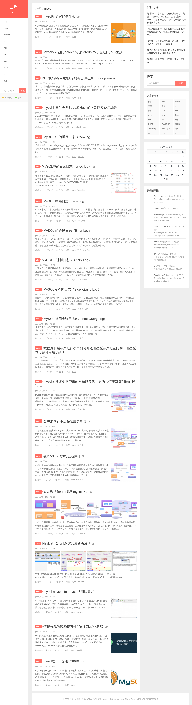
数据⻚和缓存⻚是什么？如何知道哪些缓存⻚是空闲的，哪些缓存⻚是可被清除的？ (85, 350)
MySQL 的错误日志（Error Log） (68, 230)
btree (74, 127)
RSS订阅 (8, 97)
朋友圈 (177, 124)
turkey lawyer (170, 217)
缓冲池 (80, 445)
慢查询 (80, 309)
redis (150, 115)
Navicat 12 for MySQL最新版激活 (66, 543)
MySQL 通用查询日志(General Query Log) (74, 318)
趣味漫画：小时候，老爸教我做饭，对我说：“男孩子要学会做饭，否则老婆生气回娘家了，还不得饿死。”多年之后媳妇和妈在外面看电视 (166, 18)
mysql (7, 34)
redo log (81, 156)
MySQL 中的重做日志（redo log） (68, 136)
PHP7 (150, 124)
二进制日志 (82, 279)
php (5, 21)
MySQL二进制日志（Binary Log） (67, 259)
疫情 (163, 101)
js (175, 106)
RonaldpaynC (169, 278)
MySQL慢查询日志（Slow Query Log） (72, 289)
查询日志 (81, 338)
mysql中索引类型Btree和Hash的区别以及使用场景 (80, 107)
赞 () (61, 36)
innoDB (74, 479)
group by (75, 68)
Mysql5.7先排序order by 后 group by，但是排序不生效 (83, 52)
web (6, 27)
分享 (163, 110)
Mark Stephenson (169, 231)
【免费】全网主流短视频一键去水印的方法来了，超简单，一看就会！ (166, 42)
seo (5, 54)
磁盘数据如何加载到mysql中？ (66, 491)
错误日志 (86, 250)
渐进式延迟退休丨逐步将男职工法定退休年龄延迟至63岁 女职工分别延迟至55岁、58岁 (166, 31)
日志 (79, 250)
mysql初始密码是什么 (59, 16)
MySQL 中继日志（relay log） (65, 201)
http (5, 47)
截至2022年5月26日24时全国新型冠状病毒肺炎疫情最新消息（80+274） (166, 51)
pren (169, 256)
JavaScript (152, 128)
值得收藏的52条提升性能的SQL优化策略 (73, 626)
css (163, 119)
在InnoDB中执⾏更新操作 (62, 455)
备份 (79, 97)
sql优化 (80, 650)
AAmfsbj (167, 208)
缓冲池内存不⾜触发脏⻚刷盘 (65, 421)
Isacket (167, 244)
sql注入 (178, 119)
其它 (6, 80)
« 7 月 (165, 178)
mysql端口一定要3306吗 (61, 661)
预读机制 (81, 409)
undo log (81, 190)
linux (6, 67)
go (5, 41)
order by (89, 68)
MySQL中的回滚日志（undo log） (67, 166)
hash (79, 127)
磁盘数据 (81, 533)
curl (149, 119)
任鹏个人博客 (14, 9)
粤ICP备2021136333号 (148, 699)
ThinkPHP (166, 124)
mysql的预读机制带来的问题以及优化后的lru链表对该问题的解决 (85, 383)
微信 (19, 97)
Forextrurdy (169, 199)
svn (5, 60)
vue (163, 133)
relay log (81, 220)
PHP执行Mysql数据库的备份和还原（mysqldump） (79, 78)
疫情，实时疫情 (166, 129)
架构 (176, 128)
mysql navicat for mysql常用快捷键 (69, 591)
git (5, 74)
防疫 (150, 110)
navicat (81, 581)
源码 (38, 543)
